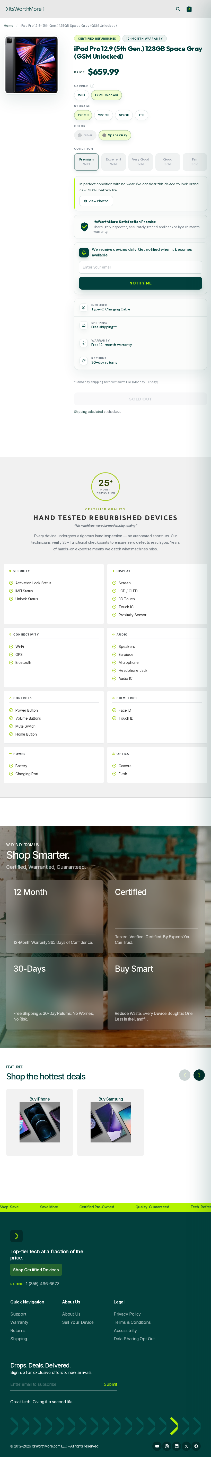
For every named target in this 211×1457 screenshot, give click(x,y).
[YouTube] (157, 1446)
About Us (71, 1314)
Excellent (113, 161)
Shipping (18, 1338)
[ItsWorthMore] (25, 9)
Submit (110, 1384)
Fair (194, 161)
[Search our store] (178, 9)
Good (167, 161)
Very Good (140, 161)
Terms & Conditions (132, 1322)
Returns (17, 1330)
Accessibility (125, 1330)
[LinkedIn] (176, 1446)
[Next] (199, 1075)
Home (8, 25)
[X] (186, 1446)
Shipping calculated (88, 412)
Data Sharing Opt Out (134, 1338)
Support (18, 1314)
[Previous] (184, 1075)
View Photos (99, 201)
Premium (86, 161)
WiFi (81, 95)
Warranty (19, 1322)
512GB (124, 115)
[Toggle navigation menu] (200, 9)
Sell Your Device (78, 1322)
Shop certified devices (36, 1269)
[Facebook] (196, 1446)
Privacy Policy (127, 1314)
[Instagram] (166, 1446)
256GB (103, 115)
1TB (141, 115)
